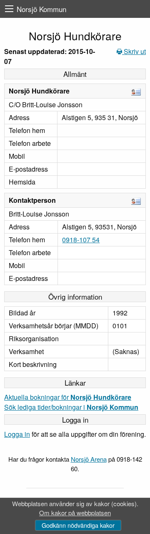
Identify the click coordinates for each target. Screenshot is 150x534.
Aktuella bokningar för (67, 397)
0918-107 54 (81, 239)
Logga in (17, 434)
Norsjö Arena (89, 459)
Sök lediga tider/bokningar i (71, 407)
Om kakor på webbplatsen (75, 512)
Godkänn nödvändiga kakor (78, 525)
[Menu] (9, 8)
